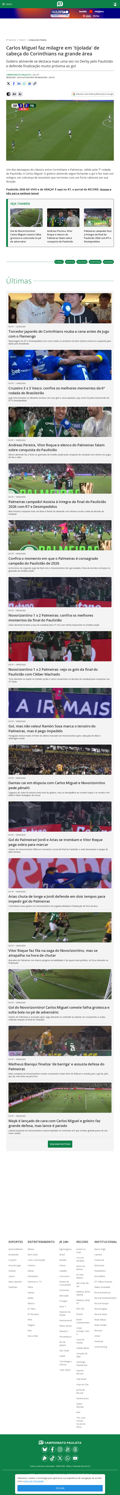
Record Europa (101, 1303)
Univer (97, 1336)
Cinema (31, 1265)
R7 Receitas (33, 1314)
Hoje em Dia (82, 1384)
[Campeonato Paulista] (60, 13)
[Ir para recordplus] (45, 1458)
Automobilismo (15, 1249)
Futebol (22, 40)
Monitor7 (63, 1331)
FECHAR (60, 1488)
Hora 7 (62, 1306)
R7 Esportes (11, 40)
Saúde (62, 1356)
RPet (30, 1319)
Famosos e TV (34, 1281)
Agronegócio (65, 1249)
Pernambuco (65, 1336)
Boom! (79, 1314)
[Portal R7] (60, 3)
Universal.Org (100, 1346)
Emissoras (99, 1265)
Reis (78, 1412)
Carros (62, 1265)
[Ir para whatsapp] (67, 1458)
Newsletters (100, 1270)
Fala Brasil (81, 1379)
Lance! (11, 1276)
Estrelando (33, 1276)
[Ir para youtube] (75, 1458)
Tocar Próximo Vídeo (57, 122)
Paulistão (12, 1287)
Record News (100, 1314)
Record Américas (102, 1292)
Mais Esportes (15, 1281)
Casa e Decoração (36, 1260)
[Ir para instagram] (60, 1449)
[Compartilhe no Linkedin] (19, 83)
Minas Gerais (65, 1325)
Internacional (65, 1320)
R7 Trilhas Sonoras (103, 1281)
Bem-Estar (33, 1254)
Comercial (99, 1260)
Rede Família (100, 1325)
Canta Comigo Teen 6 (82, 1331)
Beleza (31, 1249)
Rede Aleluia (100, 1319)
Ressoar (98, 1330)
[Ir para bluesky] (45, 1449)
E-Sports (12, 1260)
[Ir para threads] (75, 1449)
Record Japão (100, 1308)
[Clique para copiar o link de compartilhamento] (34, 83)
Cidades (63, 1270)
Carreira (98, 1254)
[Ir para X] (60, 1458)
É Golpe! (63, 1301)
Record (82, 1242)
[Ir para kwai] (67, 1449)
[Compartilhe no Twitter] (8, 83)
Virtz (30, 1330)
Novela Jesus (82, 1398)
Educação (64, 1295)
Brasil (62, 1254)
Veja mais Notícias (60, 1144)
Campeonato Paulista (38, 40)
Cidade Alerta (82, 1348)
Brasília (62, 1260)
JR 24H (63, 1242)
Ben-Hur (80, 1308)
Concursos (64, 1276)
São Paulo (64, 1350)
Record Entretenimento (105, 1298)
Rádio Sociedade (102, 1287)
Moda (30, 1298)
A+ (14, 94)
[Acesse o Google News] (29, 83)
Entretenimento (41, 1242)
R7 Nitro (32, 1308)
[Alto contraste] (8, 94)
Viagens (31, 1325)
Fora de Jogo (14, 1265)
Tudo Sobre (65, 1370)
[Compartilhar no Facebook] (13, 83)
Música (31, 1303)
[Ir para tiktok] (52, 1458)
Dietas (31, 1270)
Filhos (30, 1287)
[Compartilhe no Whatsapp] (24, 83)
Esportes (15, 1242)
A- (20, 94)
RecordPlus (99, 1276)
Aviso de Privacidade (34, 1481)
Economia (64, 1290)
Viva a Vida (33, 1336)
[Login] (115, 4)
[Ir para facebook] (52, 1449)
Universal (98, 1341)
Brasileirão (13, 1254)
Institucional (105, 1242)
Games (31, 1292)
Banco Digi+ (100, 1249)
